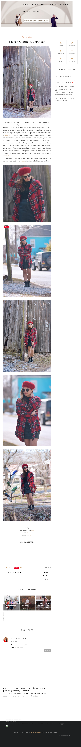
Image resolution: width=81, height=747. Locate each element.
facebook (72, 53)
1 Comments (46, 567)
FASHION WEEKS (65, 5)
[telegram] (9, 567)
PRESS (8, 716)
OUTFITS (53, 5)
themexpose (36, 733)
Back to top (64, 736)
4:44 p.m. (14, 641)
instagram (61, 53)
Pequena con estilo (21, 638)
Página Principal (11, 721)
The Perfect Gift (11, 607)
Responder (47, 650)
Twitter (60, 61)
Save (17, 567)
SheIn (7, 155)
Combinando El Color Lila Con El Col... (44, 606)
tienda (23, 161)
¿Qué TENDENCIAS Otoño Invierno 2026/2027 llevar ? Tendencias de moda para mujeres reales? (66, 92)
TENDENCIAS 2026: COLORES (64, 86)
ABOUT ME (35, 5)
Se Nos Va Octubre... (26, 607)
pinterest (72, 45)
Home (25, 5)
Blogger (61, 724)
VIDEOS (44, 5)
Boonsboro (8, 135)
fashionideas (27, 37)
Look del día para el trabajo (63, 76)
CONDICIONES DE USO (13, 719)
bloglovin (72, 61)
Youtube (60, 45)
